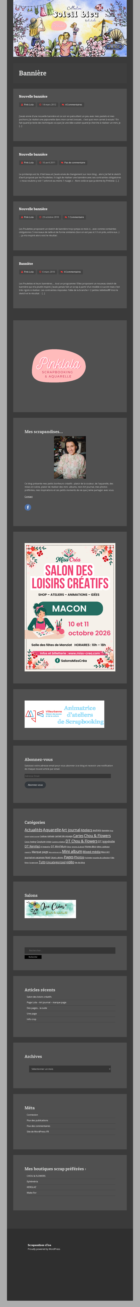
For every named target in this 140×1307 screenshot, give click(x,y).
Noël (47, 857)
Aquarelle (52, 829)
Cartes (78, 835)
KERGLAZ (31, 1187)
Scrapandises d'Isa (39, 1245)
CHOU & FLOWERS (36, 1175)
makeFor (28, 852)
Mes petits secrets (55, 852)
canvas (50, 836)
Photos (79, 857)
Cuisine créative (58, 842)
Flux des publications (37, 1120)
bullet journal (34, 836)
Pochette (88, 857)
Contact (29, 496)
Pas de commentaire (74, 162)
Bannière (26, 263)
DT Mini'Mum (58, 846)
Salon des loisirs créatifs (39, 996)
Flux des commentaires (38, 1125)
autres (97, 830)
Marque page (40, 852)
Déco (69, 846)
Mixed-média (92, 852)
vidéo (70, 862)
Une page (32, 1013)
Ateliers (86, 830)
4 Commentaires (73, 104)
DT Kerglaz (32, 846)
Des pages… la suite (37, 1008)
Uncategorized (56, 862)
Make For (32, 1192)
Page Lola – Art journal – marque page (46, 1002)
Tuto (42, 862)
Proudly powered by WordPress (44, 1249)
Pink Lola (28, 104)
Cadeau (43, 836)
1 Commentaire (76, 217)
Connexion (32, 1114)
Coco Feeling (30, 841)
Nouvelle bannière (33, 96)
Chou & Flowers (97, 835)
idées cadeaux (103, 846)
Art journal (71, 829)
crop (48, 841)
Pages (69, 856)
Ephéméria (32, 1181)
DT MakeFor (45, 846)
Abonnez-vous (35, 784)
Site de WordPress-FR (38, 1131)
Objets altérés (57, 857)
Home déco (90, 846)
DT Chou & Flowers (81, 841)
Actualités (33, 829)
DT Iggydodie (106, 841)
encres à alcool (78, 846)
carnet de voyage (64, 836)
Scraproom (33, 862)
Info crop (31, 1019)
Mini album (72, 851)
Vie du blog (80, 862)
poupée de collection (101, 857)
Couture (41, 841)
